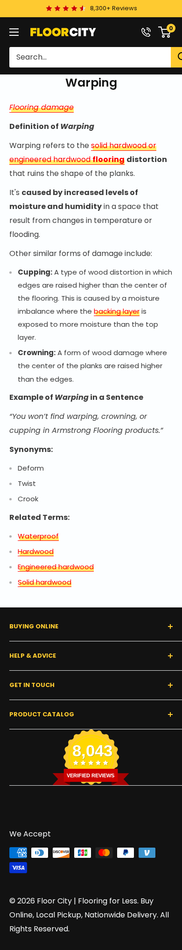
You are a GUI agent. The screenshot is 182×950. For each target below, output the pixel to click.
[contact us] (146, 32)
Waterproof (38, 536)
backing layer (117, 311)
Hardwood (36, 551)
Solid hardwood (44, 582)
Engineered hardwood (56, 567)
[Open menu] (14, 32)
